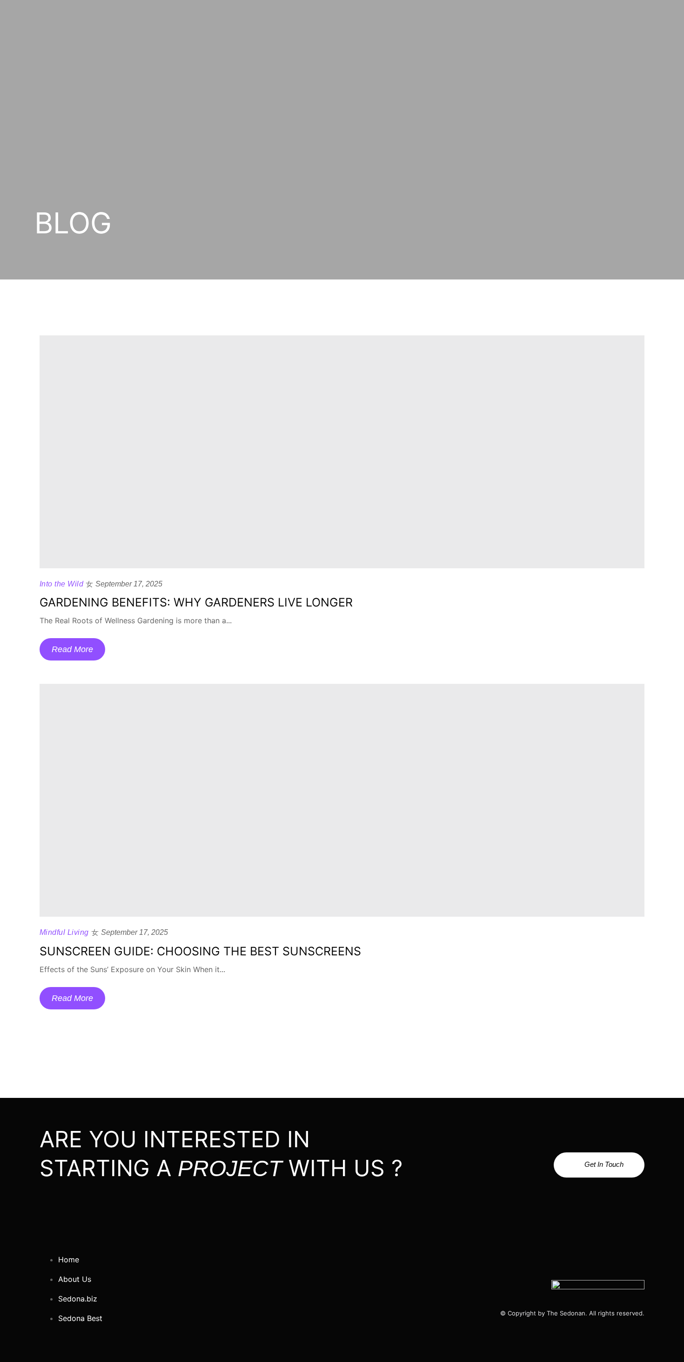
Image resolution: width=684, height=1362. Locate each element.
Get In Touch (604, 1164)
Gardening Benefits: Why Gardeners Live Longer (196, 602)
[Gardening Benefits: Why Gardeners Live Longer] (342, 451)
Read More (72, 649)
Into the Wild (61, 584)
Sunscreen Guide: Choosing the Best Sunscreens (200, 951)
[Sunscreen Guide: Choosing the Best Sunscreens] (342, 800)
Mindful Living (64, 932)
